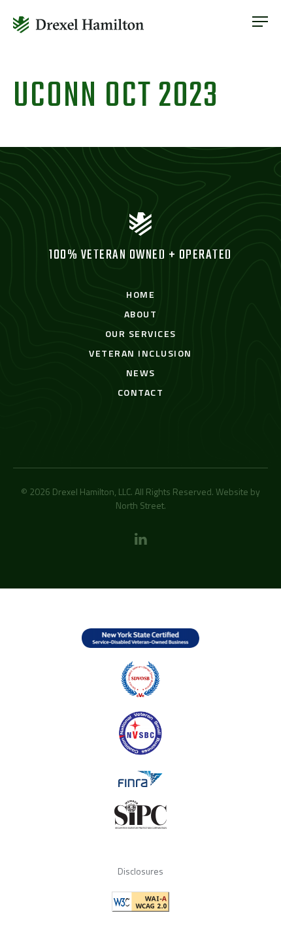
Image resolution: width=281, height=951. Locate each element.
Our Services (140, 333)
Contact (141, 392)
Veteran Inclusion (140, 353)
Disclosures (140, 871)
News (141, 372)
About (140, 314)
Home (140, 294)
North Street (140, 505)
